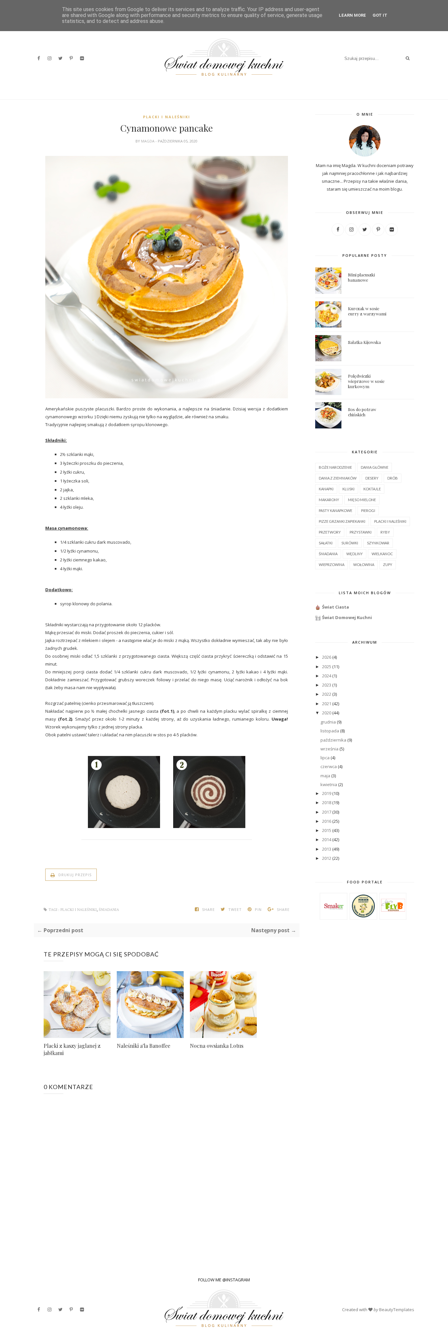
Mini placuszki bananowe (361, 277)
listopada (329, 731)
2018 (326, 802)
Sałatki (326, 543)
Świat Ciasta (335, 607)
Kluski (348, 489)
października (333, 740)
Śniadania (109, 909)
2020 (326, 713)
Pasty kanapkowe (335, 510)
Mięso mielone (362, 500)
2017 (326, 812)
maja (325, 776)
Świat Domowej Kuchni (347, 617)
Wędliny (354, 554)
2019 (326, 793)
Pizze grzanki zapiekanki (342, 521)
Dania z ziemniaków (337, 478)
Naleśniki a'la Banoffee (143, 1045)
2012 (326, 858)
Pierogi (368, 510)
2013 (326, 849)
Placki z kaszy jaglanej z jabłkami (72, 1049)
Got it (380, 15)
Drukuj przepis (74, 874)
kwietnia (328, 784)
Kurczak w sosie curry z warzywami (367, 311)
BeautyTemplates (396, 1309)
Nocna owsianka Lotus (216, 1045)
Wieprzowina (331, 564)
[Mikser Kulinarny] (363, 916)
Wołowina (363, 564)
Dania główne (374, 467)
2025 (326, 667)
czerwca (328, 766)
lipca (325, 758)
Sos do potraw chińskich (362, 411)
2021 (326, 704)
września (329, 749)
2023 (326, 685)
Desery (371, 478)
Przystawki (361, 532)
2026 (326, 657)
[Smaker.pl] (334, 916)
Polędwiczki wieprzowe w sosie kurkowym (366, 381)
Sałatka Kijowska (364, 342)
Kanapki (326, 489)
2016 (326, 821)
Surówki (349, 543)
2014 (326, 839)
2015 (326, 830)
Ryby (385, 532)
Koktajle (372, 489)
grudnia (328, 722)
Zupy (387, 564)
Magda (148, 141)
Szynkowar (378, 543)
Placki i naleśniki (166, 117)
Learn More (352, 15)
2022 (326, 694)
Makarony (329, 500)
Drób (392, 478)
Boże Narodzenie (335, 467)
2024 (326, 676)
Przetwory (330, 532)
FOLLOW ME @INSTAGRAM (224, 1280)
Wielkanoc (382, 554)
